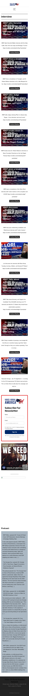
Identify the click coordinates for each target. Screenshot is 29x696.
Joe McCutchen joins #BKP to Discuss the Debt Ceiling (12, 329)
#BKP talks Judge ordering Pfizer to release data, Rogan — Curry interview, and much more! (14, 100)
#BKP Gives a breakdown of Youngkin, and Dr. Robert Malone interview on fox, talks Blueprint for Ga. (14, 64)
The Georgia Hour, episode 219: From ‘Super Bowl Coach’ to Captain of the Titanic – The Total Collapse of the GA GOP (14, 620)
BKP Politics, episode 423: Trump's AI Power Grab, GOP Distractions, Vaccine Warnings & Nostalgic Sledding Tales (14, 537)
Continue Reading (14, 52)
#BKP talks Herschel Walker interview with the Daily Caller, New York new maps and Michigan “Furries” (14, 28)
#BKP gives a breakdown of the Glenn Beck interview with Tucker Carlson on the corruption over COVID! (14, 175)
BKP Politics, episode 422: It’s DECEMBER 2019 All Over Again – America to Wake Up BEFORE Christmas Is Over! (14, 593)
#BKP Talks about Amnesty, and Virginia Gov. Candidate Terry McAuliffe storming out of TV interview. (13, 285)
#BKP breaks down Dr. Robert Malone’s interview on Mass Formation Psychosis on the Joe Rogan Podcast (14, 136)
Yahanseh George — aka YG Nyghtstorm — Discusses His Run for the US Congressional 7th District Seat (14, 364)
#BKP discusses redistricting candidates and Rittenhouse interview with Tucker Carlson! (14, 213)
